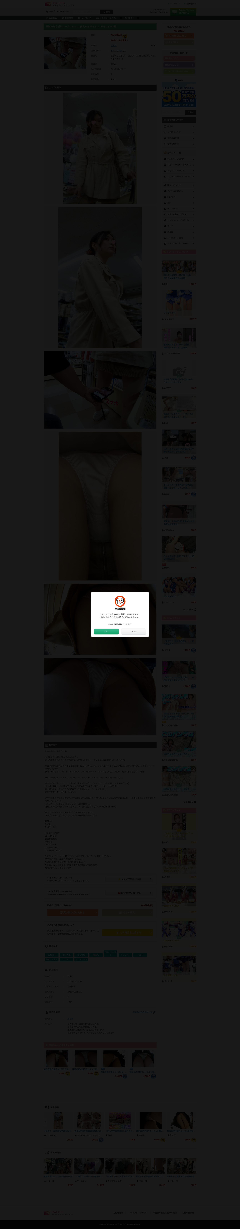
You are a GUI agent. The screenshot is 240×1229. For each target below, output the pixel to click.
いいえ (134, 631)
